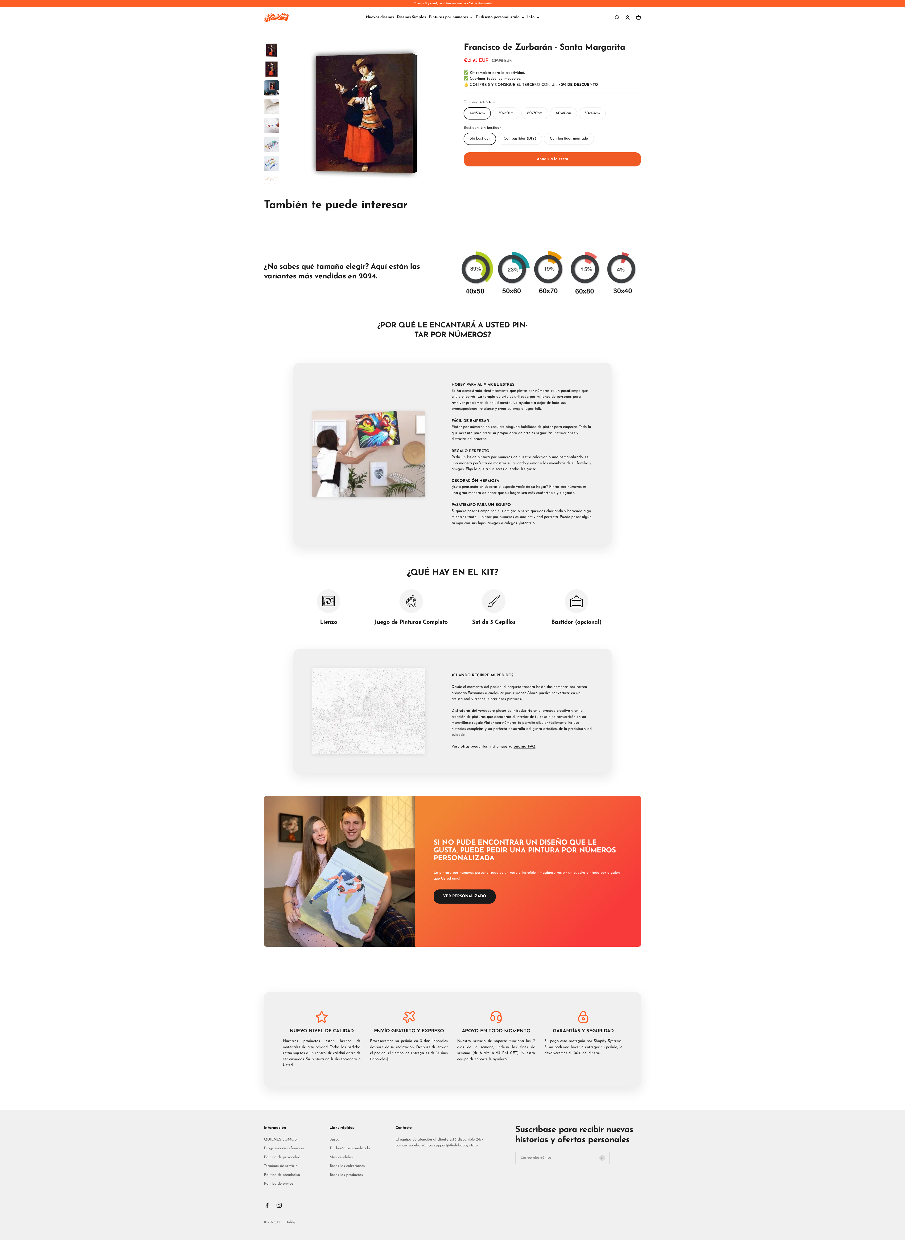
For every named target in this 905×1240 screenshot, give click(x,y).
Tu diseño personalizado (497, 17)
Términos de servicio (281, 1166)
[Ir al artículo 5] (271, 126)
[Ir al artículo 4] (271, 107)
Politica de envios (278, 1184)
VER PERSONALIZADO (464, 896)
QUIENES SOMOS (280, 1139)
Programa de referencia (284, 1148)
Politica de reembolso (282, 1175)
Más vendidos (341, 1157)
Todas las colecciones (347, 1166)
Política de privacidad (282, 1157)
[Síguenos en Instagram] (279, 1205)
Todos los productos (346, 1175)
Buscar (335, 1139)
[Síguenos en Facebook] (267, 1205)
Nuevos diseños (380, 17)
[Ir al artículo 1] (271, 51)
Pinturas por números (448, 17)
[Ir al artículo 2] (271, 70)
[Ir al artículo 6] (271, 145)
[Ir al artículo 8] (271, 183)
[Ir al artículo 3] (271, 88)
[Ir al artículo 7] (271, 164)
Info (531, 17)
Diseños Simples (411, 17)
